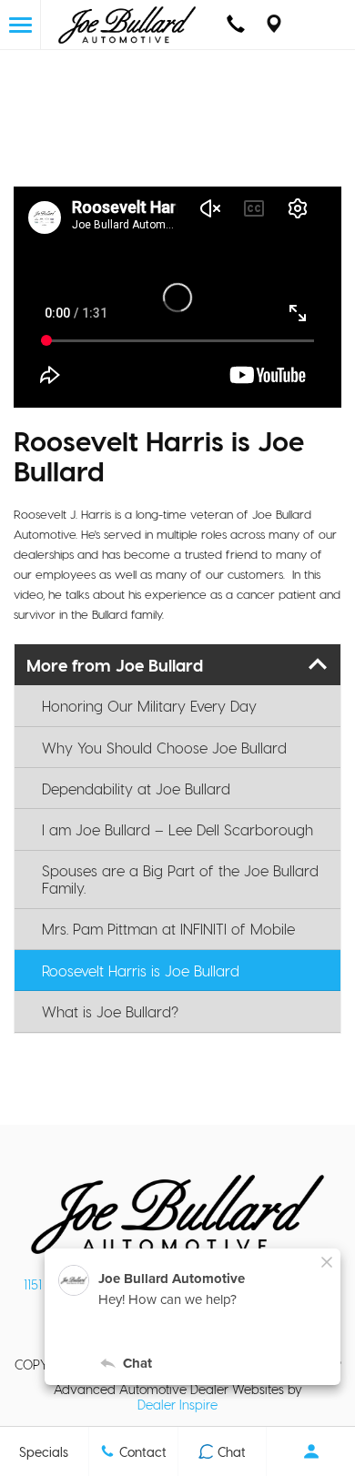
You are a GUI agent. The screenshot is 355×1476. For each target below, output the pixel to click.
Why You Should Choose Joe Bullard (164, 747)
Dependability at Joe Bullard (136, 788)
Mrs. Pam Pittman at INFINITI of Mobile (168, 928)
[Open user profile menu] (311, 1451)
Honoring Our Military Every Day (149, 705)
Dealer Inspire (177, 1404)
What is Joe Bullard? (110, 1011)
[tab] (177, 665)
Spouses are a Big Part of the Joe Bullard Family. (180, 879)
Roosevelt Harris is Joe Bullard (140, 970)
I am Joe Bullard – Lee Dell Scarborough (177, 829)
